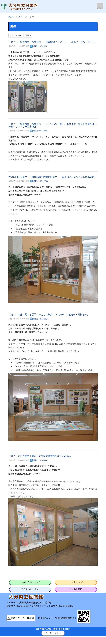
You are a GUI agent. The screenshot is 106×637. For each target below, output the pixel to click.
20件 (27, 35)
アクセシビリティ (30, 589)
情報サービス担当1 (40, 46)
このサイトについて (30, 582)
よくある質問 (75, 589)
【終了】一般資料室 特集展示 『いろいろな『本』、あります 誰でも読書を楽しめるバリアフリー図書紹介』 (52, 125)
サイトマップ (75, 582)
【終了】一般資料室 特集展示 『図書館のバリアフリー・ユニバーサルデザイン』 (52, 42)
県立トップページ (17, 17)
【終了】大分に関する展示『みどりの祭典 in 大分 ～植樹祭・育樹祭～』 (48, 314)
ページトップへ (53, 633)
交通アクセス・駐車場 (22, 618)
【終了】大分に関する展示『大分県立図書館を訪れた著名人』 (41, 456)
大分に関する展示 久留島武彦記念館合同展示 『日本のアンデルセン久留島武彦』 (52, 177)
